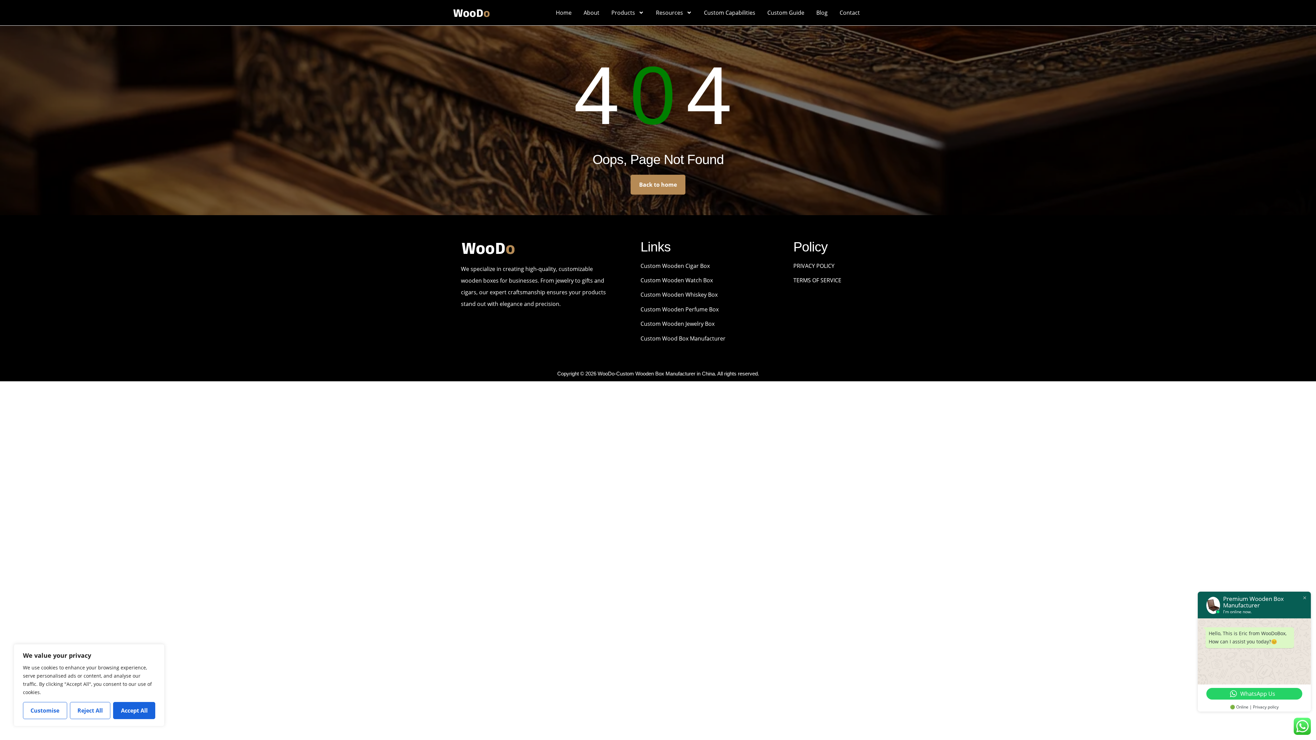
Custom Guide (785, 12)
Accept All (134, 710)
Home (564, 12)
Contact (850, 12)
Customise (45, 710)
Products (623, 12)
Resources (669, 12)
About (591, 12)
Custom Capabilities (729, 12)
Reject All (90, 710)
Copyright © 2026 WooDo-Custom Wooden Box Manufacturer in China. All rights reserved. (658, 374)
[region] (89, 685)
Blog (822, 12)
